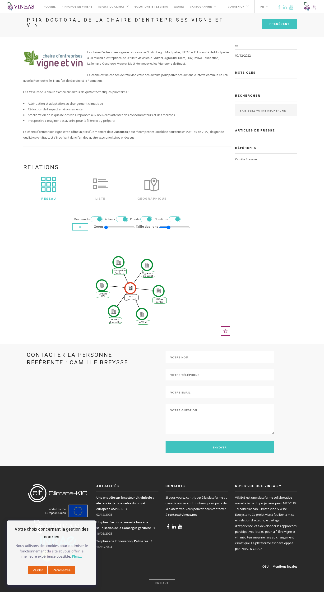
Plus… (77, 556)
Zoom (98, 226)
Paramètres (61, 569)
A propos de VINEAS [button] (77, 6)
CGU (265, 566)
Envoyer (220, 447)
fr (262, 6)
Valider (37, 569)
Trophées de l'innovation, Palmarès (122, 541)
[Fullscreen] (80, 226)
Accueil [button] (50, 6)
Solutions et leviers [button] (151, 6)
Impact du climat (111, 6)
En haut (162, 583)
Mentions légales (285, 566)
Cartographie (201, 6)
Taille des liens (147, 226)
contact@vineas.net (182, 514)
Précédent (279, 24)
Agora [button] (179, 6)
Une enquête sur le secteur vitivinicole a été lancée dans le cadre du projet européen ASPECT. (125, 503)
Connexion (236, 6)
